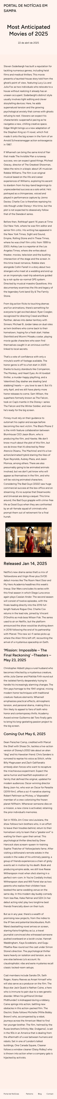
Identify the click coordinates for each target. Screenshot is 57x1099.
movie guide (10, 340)
